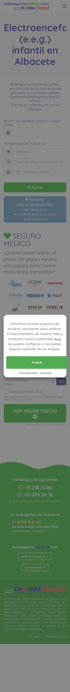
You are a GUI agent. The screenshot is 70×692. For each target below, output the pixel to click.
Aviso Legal (45, 372)
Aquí (57, 339)
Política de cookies (28, 372)
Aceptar (37, 362)
